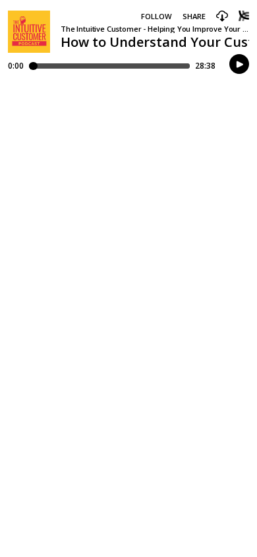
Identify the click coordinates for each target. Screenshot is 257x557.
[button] (222, 16)
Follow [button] (156, 16)
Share (194, 16)
